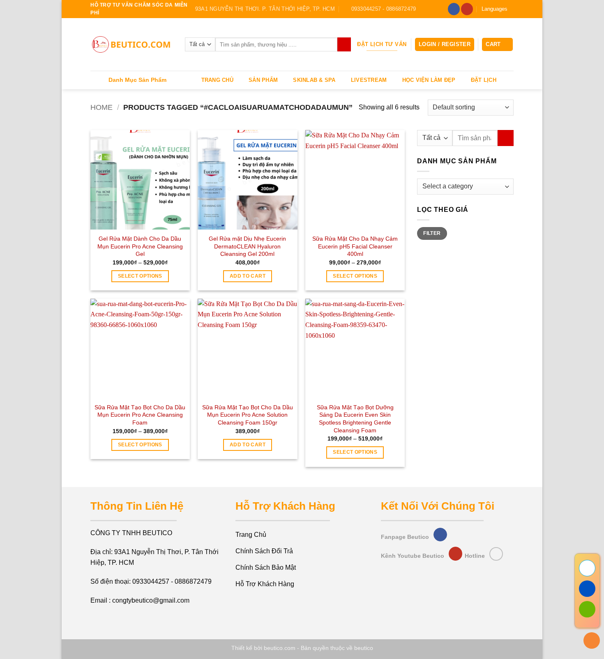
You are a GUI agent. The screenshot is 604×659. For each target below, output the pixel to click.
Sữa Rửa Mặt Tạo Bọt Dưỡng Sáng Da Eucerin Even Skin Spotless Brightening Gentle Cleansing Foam (355, 419)
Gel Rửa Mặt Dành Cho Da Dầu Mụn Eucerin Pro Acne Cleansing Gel (140, 246)
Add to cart (247, 276)
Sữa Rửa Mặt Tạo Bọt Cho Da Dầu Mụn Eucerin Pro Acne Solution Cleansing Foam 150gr (247, 415)
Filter (431, 233)
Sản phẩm (263, 80)
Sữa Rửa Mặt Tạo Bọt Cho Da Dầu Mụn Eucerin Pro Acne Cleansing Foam (140, 415)
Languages (494, 9)
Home (101, 107)
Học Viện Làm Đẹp (429, 80)
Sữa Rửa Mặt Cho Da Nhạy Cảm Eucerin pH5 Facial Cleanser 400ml (355, 246)
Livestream (369, 80)
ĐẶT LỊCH (483, 80)
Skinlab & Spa (314, 80)
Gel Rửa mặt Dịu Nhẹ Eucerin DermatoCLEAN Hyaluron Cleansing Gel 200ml (247, 246)
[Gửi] (344, 44)
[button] (444, 44)
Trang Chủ (217, 80)
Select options (140, 276)
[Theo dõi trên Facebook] (454, 9)
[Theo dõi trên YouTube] (467, 9)
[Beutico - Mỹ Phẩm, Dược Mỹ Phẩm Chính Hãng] (131, 44)
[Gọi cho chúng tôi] (496, 554)
